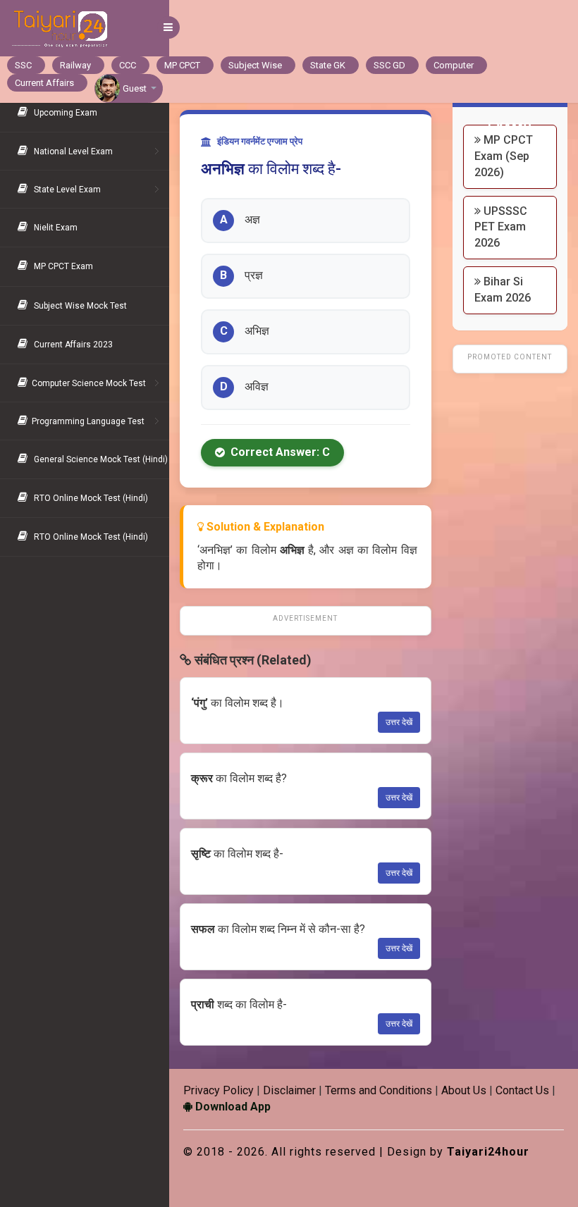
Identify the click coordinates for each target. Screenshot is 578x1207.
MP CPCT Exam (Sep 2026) (503, 156)
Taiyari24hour (488, 1151)
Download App (231, 1106)
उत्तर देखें (399, 722)
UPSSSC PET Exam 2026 (500, 227)
